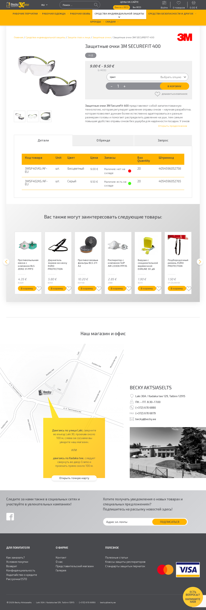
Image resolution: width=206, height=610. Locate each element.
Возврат (11, 566)
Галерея (61, 570)
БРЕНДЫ (95, 21)
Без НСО (137, 7)
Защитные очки (102, 37)
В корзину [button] (57, 288)
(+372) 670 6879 (145, 413)
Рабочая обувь (80, 13)
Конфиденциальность (20, 570)
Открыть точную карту (74, 478)
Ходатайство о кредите (21, 574)
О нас (59, 561)
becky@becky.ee (145, 419)
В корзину (174, 86)
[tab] (43, 140)
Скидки (110, 21)
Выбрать (26, 288)
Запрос (163, 140)
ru (43, 5)
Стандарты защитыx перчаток (125, 566)
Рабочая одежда (54, 13)
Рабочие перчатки (25, 13)
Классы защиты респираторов (125, 561)
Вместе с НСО (121, 7)
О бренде (103, 140)
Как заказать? (15, 557)
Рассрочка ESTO (16, 579)
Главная (18, 37)
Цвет (113, 76)
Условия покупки (17, 561)
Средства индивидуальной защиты (119, 13)
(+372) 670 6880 (145, 407)
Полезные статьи (116, 557)
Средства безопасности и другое (170, 13)
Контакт (61, 557)
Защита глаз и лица (79, 37)
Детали (43, 140)
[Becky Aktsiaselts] (17, 4)
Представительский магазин (75, 566)
